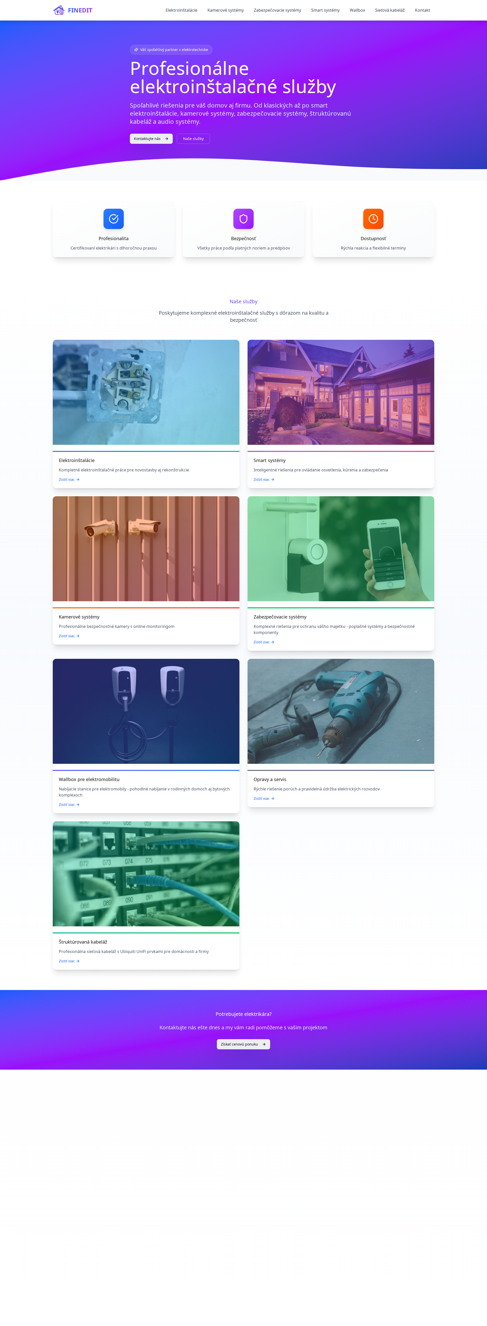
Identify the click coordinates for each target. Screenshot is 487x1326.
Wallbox (357, 10)
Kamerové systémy (225, 10)
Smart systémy (325, 10)
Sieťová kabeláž (390, 10)
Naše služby (193, 138)
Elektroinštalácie (181, 10)
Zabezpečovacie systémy (277, 10)
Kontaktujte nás (147, 138)
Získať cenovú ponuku (239, 1044)
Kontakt (422, 10)
